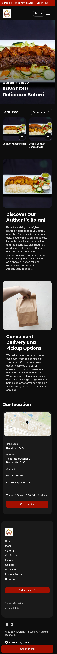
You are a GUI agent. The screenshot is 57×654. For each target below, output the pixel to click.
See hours (43, 495)
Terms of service (14, 603)
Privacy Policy (13, 574)
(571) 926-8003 (14, 476)
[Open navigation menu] (48, 13)
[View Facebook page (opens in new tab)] (7, 624)
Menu (38, 13)
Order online (27, 504)
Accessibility (12, 608)
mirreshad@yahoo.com (18, 483)
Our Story (11, 555)
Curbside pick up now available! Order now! (25, 2)
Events (9, 560)
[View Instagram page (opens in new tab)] (12, 624)
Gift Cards (11, 569)
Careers (9, 565)
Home (8, 541)
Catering (10, 550)
